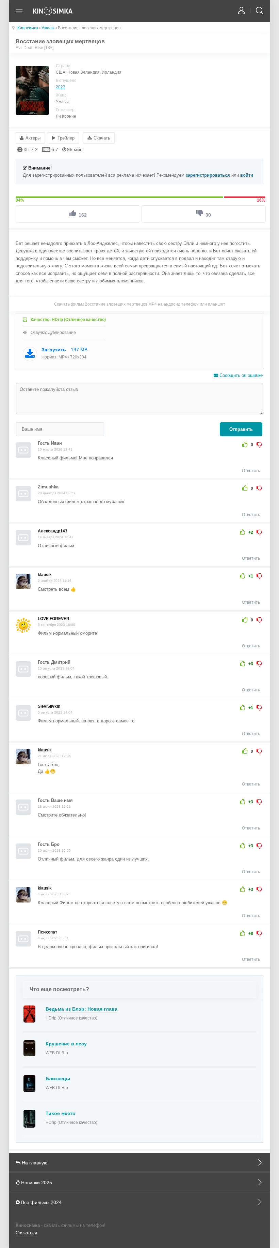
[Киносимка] (53, 14)
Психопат (47, 932)
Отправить (241, 429)
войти (246, 175)
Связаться (26, 1232)
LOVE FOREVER (53, 618)
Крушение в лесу (66, 1043)
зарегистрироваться (208, 175)
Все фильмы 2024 (41, 1202)
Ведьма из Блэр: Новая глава (81, 1009)
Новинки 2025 (36, 1182)
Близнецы (58, 1078)
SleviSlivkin (49, 706)
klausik (45, 574)
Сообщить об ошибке (240, 375)
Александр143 (52, 531)
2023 (60, 87)
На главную (34, 1162)
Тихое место (61, 1113)
